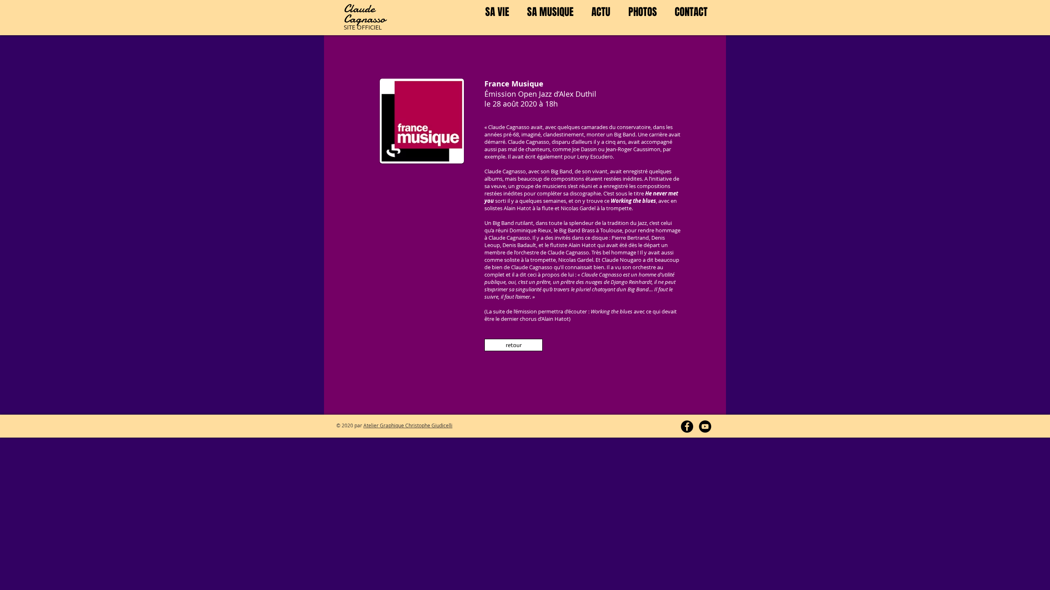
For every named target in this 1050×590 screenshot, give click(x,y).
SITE (350, 27)
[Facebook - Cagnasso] (687, 426)
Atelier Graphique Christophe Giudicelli (407, 425)
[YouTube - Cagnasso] (705, 426)
